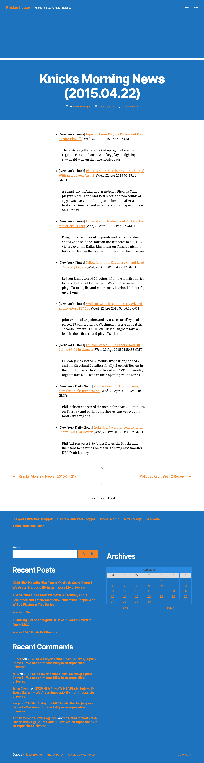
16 (149, 591)
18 (173, 591)
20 (112, 596)
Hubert (17, 659)
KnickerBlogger (18, 7)
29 (136, 601)
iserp (16, 703)
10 (161, 585)
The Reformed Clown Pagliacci (34, 718)
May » (170, 607)
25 (173, 596)
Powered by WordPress (81, 754)
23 (149, 596)
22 (136, 596)
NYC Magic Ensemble (142, 519)
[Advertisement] (102, 37)
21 (124, 596)
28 (124, 601)
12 (185, 585)
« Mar (126, 607)
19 (185, 591)
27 (112, 601)
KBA (15, 674)
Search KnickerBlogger (76, 519)
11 (173, 585)
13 (112, 591)
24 (161, 596)
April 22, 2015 (106, 106)
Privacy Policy (54, 754)
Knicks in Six (21, 612)
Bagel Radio (109, 519)
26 (185, 596)
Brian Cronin (21, 688)
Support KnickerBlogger (32, 519)
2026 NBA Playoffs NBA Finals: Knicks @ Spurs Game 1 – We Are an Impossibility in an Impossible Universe (54, 663)
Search (16, 547)
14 (124, 591)
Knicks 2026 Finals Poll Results (34, 632)
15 (136, 591)
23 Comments (130, 106)
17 (161, 591)
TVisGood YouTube (28, 526)
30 (149, 601)
